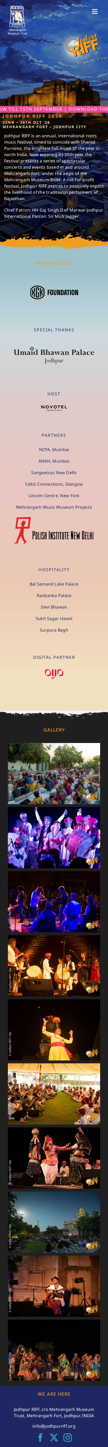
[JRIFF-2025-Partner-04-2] (54, 407)
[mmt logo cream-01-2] (18, 7)
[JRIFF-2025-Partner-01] (54, 286)
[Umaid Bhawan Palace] (54, 348)
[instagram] (67, 1437)
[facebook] (40, 1437)
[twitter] (54, 1437)
